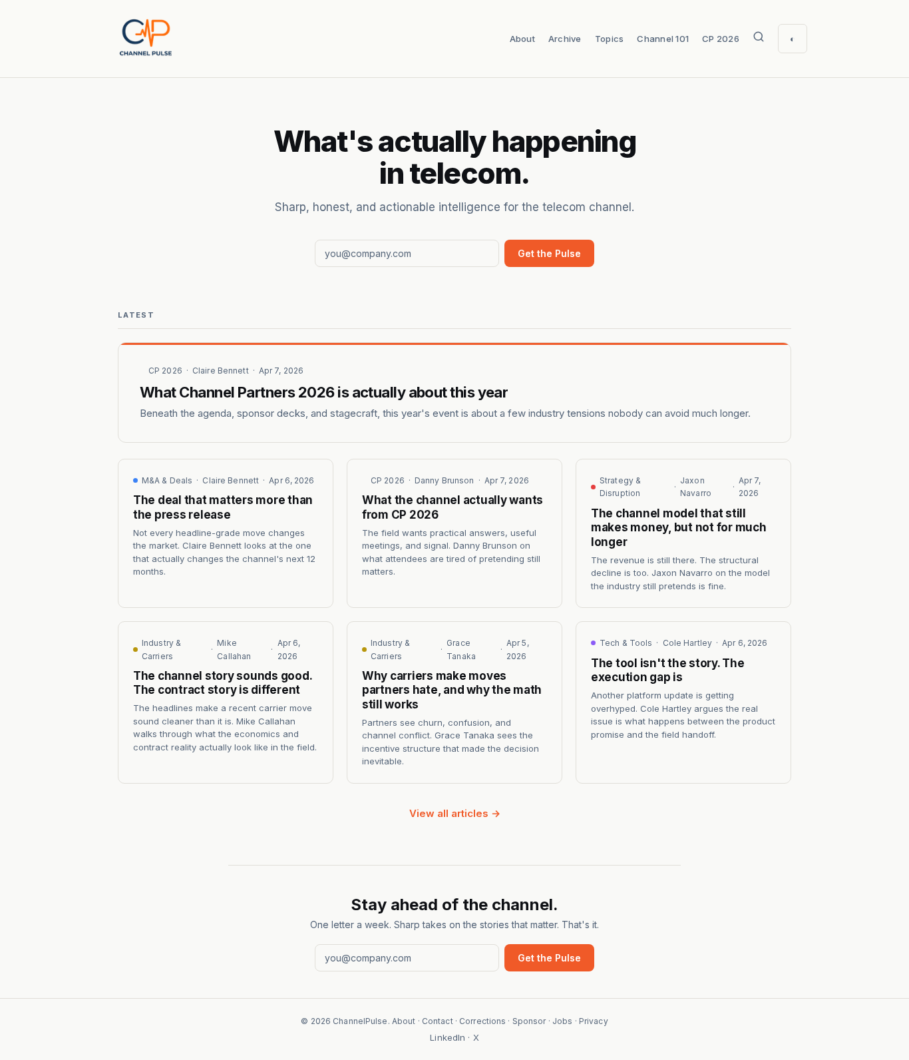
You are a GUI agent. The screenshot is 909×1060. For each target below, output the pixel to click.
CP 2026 (720, 38)
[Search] (759, 39)
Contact (437, 1021)
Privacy (593, 1021)
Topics (609, 38)
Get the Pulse (549, 253)
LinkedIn (447, 1037)
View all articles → (454, 813)
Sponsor (529, 1021)
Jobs (562, 1021)
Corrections (482, 1021)
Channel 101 (663, 38)
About (522, 38)
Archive (565, 38)
